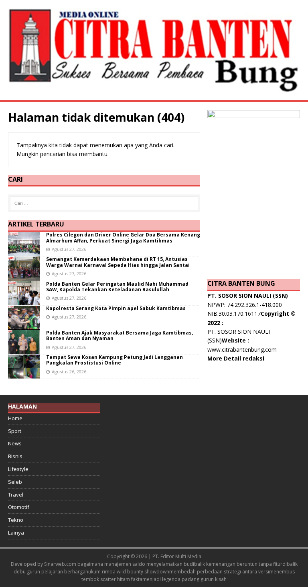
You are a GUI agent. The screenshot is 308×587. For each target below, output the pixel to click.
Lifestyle (18, 469)
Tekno (15, 519)
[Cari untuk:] (104, 203)
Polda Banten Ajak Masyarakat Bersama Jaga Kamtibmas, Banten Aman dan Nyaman (119, 335)
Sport (14, 431)
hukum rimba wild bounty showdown (127, 571)
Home (15, 418)
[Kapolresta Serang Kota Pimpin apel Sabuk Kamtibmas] (24, 325)
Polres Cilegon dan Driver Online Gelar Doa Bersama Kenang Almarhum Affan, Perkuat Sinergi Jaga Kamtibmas (123, 237)
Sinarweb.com (60, 564)
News (15, 443)
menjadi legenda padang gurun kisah (184, 579)
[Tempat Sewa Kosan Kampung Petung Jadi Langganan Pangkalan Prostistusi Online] (24, 374)
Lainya (16, 532)
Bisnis (15, 456)
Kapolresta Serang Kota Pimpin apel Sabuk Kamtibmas (116, 308)
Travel (15, 494)
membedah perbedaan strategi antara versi (219, 571)
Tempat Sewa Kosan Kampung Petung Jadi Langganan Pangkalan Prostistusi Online (114, 360)
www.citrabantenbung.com (242, 349)
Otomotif (18, 507)
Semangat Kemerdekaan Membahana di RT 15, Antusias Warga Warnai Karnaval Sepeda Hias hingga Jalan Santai (118, 262)
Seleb (15, 481)
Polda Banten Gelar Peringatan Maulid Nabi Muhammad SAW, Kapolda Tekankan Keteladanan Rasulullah (117, 286)
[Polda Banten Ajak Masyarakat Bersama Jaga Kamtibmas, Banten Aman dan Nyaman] (24, 349)
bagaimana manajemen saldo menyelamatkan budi (135, 564)
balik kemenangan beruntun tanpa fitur (238, 564)
